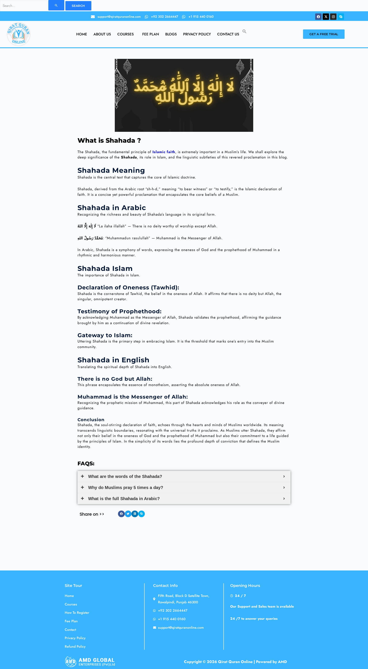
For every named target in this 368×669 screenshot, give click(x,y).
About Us (102, 34)
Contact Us (228, 34)
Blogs (171, 34)
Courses (125, 34)
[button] (126, 34)
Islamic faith (163, 151)
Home (81, 34)
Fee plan (150, 34)
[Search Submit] (56, 5)
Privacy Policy (197, 34)
